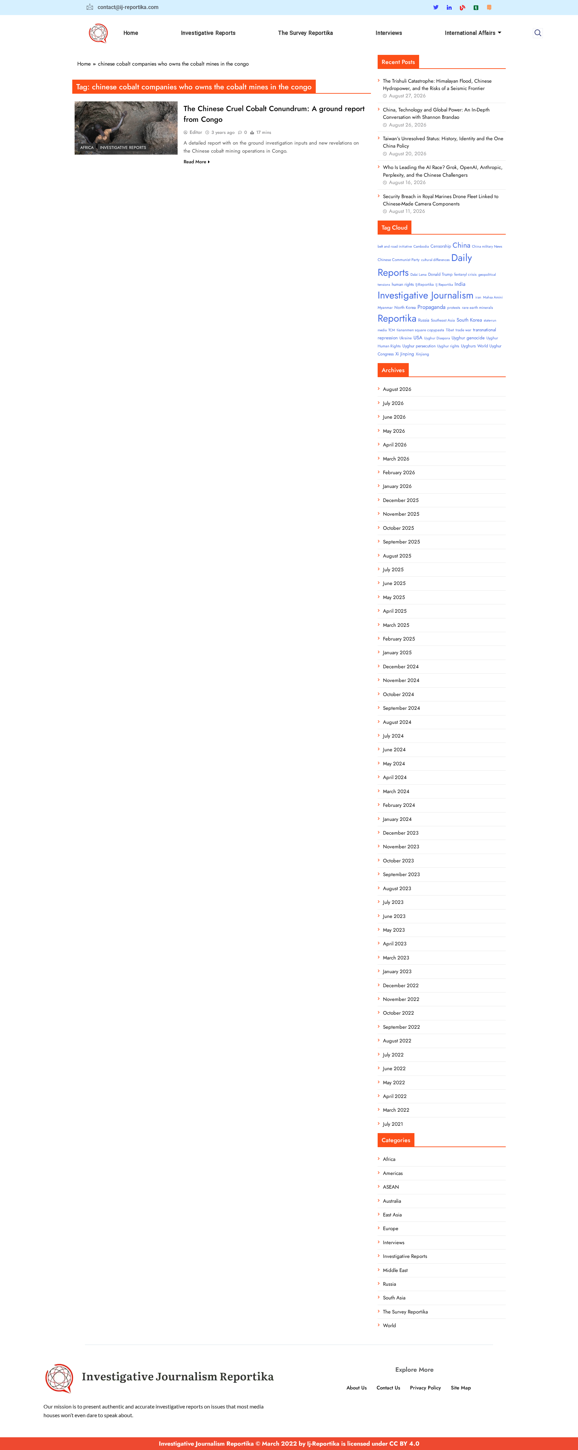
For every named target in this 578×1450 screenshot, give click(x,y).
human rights (403, 284)
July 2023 (393, 902)
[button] (538, 33)
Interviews (389, 33)
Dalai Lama (418, 274)
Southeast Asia (443, 320)
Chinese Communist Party (398, 259)
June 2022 (394, 1068)
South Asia (394, 1297)
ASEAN (391, 1187)
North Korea (405, 308)
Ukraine (405, 338)
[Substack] (489, 7)
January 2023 (397, 971)
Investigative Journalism (426, 295)
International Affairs (470, 33)
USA (417, 337)
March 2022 (396, 1110)
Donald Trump (440, 274)
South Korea (469, 320)
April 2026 (395, 444)
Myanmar (385, 307)
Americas (393, 1173)
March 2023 (396, 957)
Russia (423, 320)
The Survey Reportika (305, 33)
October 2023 (398, 860)
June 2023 (394, 916)
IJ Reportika (444, 284)
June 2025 (394, 583)
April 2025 (394, 611)
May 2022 (394, 1082)
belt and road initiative (395, 246)
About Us (357, 1387)
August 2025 (397, 556)
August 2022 (397, 1040)
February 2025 (399, 639)
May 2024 (394, 763)
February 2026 (399, 472)
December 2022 (401, 985)
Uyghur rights (448, 346)
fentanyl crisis (465, 274)
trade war (463, 330)
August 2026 (397, 389)
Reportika (397, 318)
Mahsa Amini (493, 297)
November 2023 (401, 846)
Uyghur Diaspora (437, 338)
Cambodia (421, 246)
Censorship (440, 246)
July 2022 (393, 1054)
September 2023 (401, 874)
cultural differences (435, 259)
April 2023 (394, 943)
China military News (487, 246)
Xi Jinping (404, 354)
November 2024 (401, 680)
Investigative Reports (208, 33)
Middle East (395, 1270)
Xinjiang (422, 354)
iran (478, 297)
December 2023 (400, 833)
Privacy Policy (425, 1387)
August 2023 (397, 888)
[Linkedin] (449, 7)
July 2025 (393, 569)
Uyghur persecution (419, 346)
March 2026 (396, 458)
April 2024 (395, 777)
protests (453, 307)
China (461, 245)
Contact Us (388, 1387)
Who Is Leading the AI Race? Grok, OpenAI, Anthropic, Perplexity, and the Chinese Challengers (443, 171)
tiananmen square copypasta (420, 330)
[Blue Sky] (462, 7)
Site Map (461, 1387)
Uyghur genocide (468, 338)
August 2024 (397, 722)
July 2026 (393, 403)
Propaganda (431, 307)
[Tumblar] (476, 7)
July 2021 (393, 1124)
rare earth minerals (477, 307)
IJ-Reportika (424, 284)
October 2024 (398, 694)
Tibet (450, 330)
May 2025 (394, 597)
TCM (391, 330)
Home (130, 33)
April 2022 (395, 1096)
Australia (392, 1201)
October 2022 (398, 1013)
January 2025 (397, 652)
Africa (87, 148)
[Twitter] (436, 7)
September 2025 (401, 541)
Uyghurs (468, 346)
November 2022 (401, 999)
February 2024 (399, 805)
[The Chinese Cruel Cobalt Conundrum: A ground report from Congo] (126, 128)
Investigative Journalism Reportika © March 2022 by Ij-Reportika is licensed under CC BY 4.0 (289, 1443)
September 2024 (401, 708)
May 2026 (394, 431)
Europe (390, 1228)
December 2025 (400, 500)
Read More (195, 161)
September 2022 (401, 1027)
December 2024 (401, 666)
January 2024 (397, 819)
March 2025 (396, 625)
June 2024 (394, 749)
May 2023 (394, 930)
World (389, 1325)
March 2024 (396, 791)
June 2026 (394, 417)
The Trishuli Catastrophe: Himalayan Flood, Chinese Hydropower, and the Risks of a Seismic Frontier (437, 84)
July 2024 (393, 736)
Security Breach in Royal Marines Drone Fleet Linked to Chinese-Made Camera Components (440, 200)
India (460, 284)
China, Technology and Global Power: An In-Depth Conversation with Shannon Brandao (436, 113)
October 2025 (398, 528)
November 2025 (401, 514)
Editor (196, 132)
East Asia (392, 1214)
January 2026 (397, 486)
